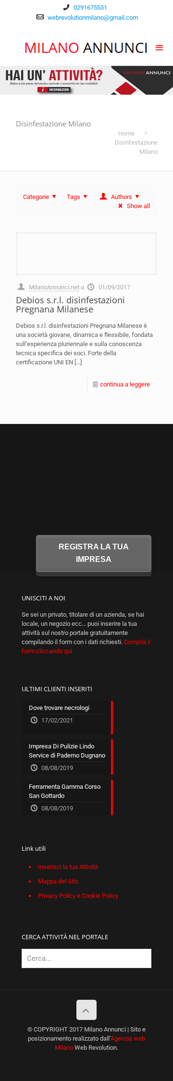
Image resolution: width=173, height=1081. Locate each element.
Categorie (36, 196)
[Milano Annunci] (86, 46)
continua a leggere (125, 384)
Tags (73, 196)
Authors (121, 196)
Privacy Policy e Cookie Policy (78, 895)
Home (126, 133)
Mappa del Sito (58, 881)
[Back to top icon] (86, 1010)
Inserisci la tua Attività (68, 866)
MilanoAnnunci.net (54, 287)
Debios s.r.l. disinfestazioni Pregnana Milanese (70, 304)
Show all (138, 206)
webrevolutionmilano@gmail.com (93, 17)
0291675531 (90, 7)
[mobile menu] (160, 46)
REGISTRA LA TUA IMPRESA (94, 553)
